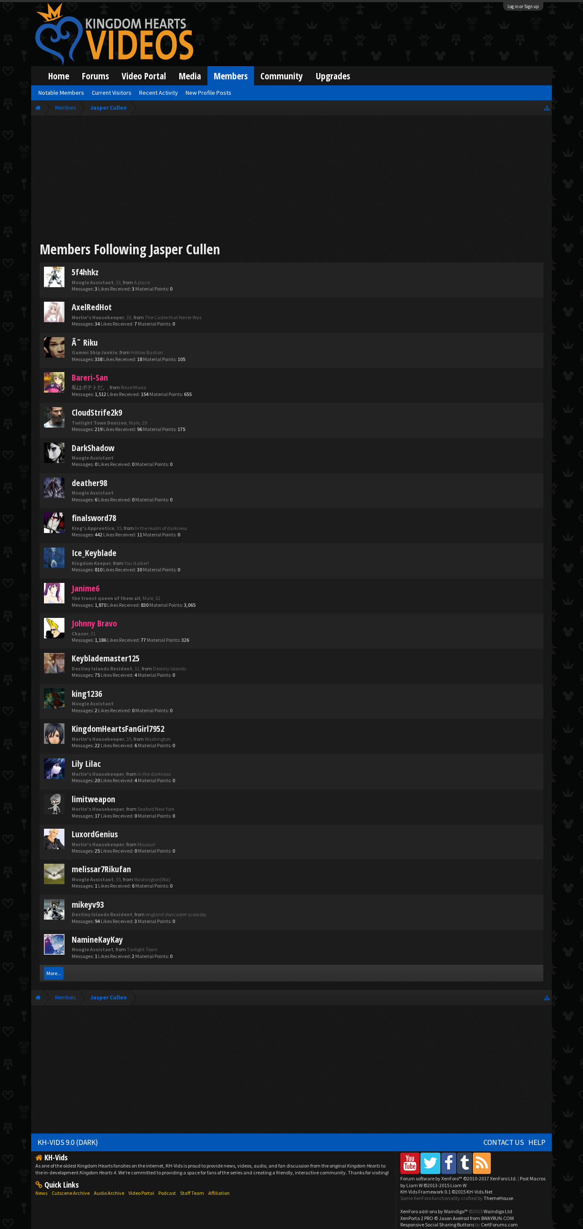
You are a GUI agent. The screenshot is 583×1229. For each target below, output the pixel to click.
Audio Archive (109, 1193)
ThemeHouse (498, 1198)
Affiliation (219, 1193)
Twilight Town (142, 949)
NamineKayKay (97, 939)
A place (142, 282)
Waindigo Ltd (498, 1211)
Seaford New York (156, 809)
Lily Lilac (86, 763)
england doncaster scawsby (176, 914)
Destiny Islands (169, 668)
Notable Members (61, 92)
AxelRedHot (92, 307)
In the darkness (154, 774)
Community (281, 76)
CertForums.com (499, 1224)
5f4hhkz (85, 272)
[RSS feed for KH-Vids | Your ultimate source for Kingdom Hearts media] (482, 1163)
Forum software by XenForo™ (458, 1178)
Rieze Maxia (133, 387)
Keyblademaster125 (106, 658)
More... (54, 973)
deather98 (89, 483)
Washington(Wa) (152, 879)
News (41, 1193)
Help (536, 1142)
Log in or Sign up (523, 6)
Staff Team (192, 1193)
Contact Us (504, 1142)
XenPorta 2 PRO (416, 1218)
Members (231, 76)
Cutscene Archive (71, 1193)
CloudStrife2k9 (97, 412)
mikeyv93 (88, 904)
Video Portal (144, 76)
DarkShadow (93, 448)
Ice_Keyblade (94, 553)
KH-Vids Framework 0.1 (446, 1191)
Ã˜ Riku (85, 342)
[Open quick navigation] (547, 108)
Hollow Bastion (147, 352)
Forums (95, 76)
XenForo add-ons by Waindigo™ (434, 1211)
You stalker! (136, 563)
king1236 (87, 693)
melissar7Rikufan (101, 869)
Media (190, 76)
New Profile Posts (208, 92)
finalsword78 (94, 518)
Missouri (146, 844)
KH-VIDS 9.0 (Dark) (68, 1142)
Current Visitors (111, 92)
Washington (158, 739)
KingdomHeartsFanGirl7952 (118, 728)
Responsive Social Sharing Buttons (437, 1224)
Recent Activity (158, 92)
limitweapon (93, 799)
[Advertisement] (291, 180)
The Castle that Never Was (173, 317)
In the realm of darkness (161, 528)
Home (58, 76)
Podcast (167, 1193)
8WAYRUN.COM (497, 1218)
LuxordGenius (95, 834)
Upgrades (333, 76)
